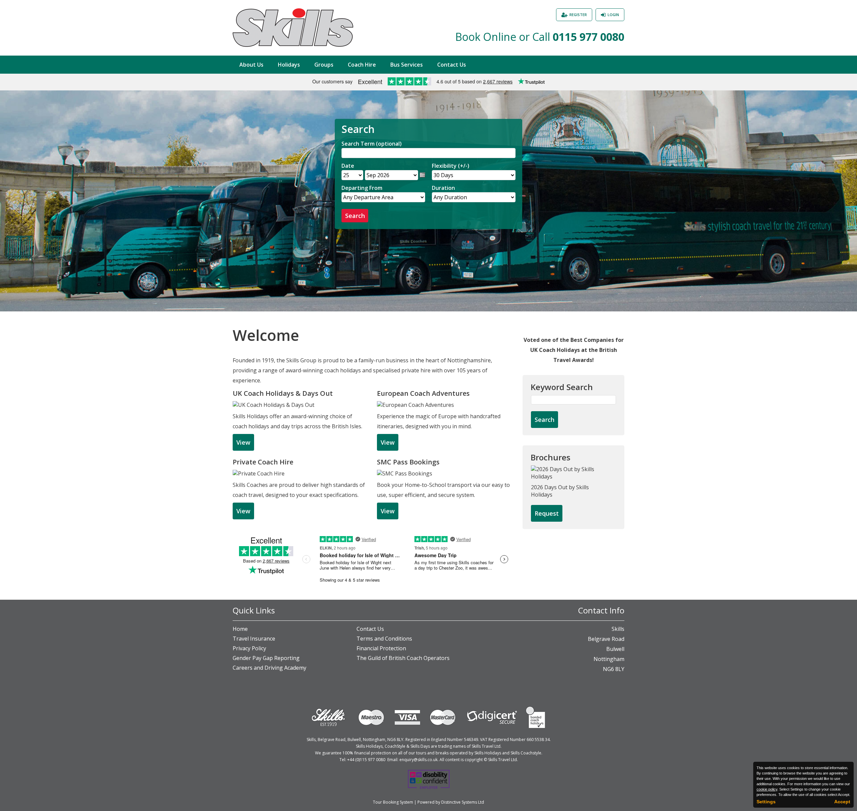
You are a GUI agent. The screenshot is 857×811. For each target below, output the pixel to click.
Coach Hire (362, 64)
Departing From (361, 188)
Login (613, 14)
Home (240, 629)
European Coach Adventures (423, 393)
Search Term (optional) (371, 143)
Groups (323, 64)
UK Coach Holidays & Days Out (283, 393)
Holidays (289, 64)
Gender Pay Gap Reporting (266, 658)
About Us (251, 64)
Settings (766, 801)
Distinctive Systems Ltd (462, 802)
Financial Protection (381, 648)
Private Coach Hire (263, 461)
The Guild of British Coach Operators (403, 658)
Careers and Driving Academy (269, 667)
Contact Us (451, 64)
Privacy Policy (249, 648)
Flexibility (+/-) (450, 165)
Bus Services (406, 64)
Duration (443, 188)
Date (347, 165)
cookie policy (767, 789)
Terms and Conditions (384, 638)
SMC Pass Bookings (408, 461)
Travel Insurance (254, 638)
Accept (842, 801)
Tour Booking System (393, 802)
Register (578, 14)
